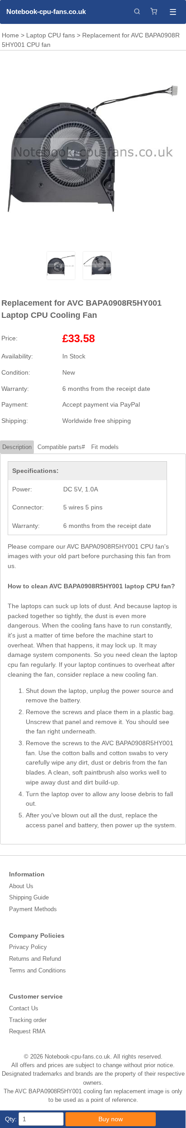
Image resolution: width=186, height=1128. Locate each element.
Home (10, 35)
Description (17, 447)
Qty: (11, 1119)
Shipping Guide (29, 897)
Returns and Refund (35, 958)
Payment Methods (33, 909)
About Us (21, 886)
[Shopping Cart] (153, 12)
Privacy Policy (28, 947)
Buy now (110, 1119)
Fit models (105, 447)
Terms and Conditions (37, 970)
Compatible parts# (61, 447)
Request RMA (27, 1031)
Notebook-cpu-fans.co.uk (46, 11)
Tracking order (27, 1020)
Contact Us (23, 1008)
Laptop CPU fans (50, 35)
